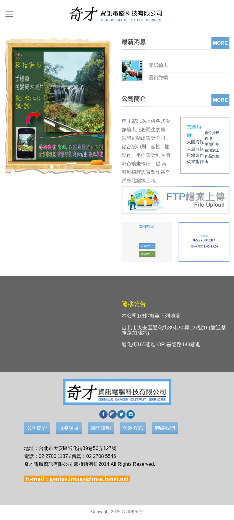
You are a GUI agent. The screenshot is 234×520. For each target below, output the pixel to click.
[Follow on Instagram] (112, 414)
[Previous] (14, 105)
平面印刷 (212, 144)
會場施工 (212, 150)
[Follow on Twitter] (121, 414)
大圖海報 (195, 142)
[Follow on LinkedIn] (130, 414)
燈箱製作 (195, 155)
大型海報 (195, 148)
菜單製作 (195, 162)
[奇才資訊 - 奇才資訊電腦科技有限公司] (117, 14)
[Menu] (9, 14)
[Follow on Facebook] (103, 414)
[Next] (102, 105)
